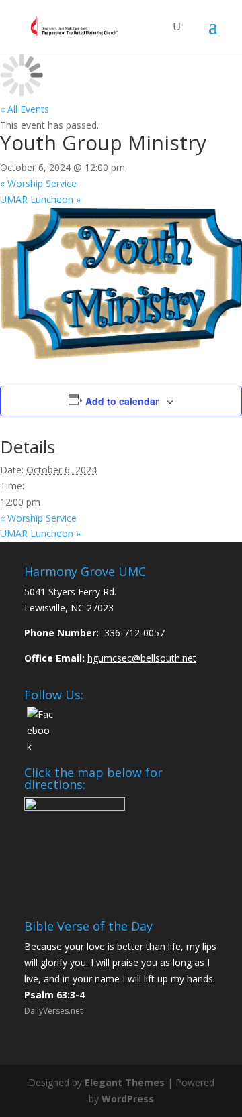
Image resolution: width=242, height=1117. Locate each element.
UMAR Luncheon (40, 199)
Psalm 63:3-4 (54, 994)
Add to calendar (122, 401)
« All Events (24, 109)
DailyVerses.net (53, 1010)
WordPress (128, 1098)
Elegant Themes (125, 1082)
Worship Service (38, 183)
